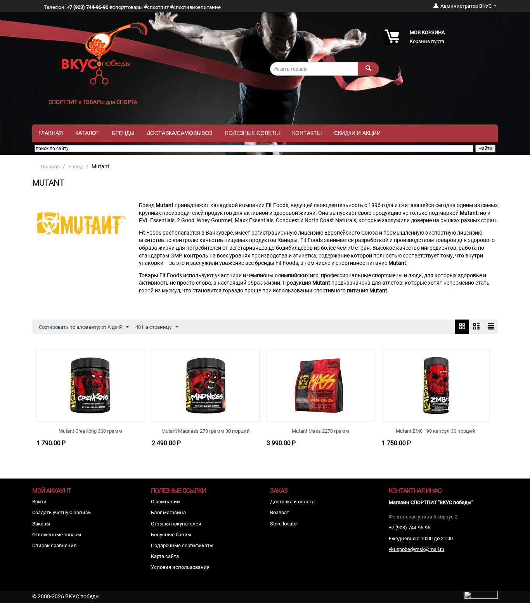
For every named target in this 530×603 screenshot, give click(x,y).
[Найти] (368, 69)
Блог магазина (168, 512)
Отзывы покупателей (176, 524)
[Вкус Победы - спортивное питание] (105, 53)
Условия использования (180, 567)
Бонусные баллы (171, 534)
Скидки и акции (357, 133)
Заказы (41, 524)
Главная (50, 133)
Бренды (123, 133)
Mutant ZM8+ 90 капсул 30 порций (435, 431)
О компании (165, 502)
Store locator (284, 524)
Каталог (87, 133)
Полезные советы (252, 133)
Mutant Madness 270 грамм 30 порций (205, 431)
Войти (39, 502)
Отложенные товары (56, 534)
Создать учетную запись (61, 512)
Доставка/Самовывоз (179, 133)
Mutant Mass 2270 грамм (320, 431)
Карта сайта (165, 556)
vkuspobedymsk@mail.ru (416, 549)
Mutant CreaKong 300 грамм (90, 431)
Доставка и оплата (292, 502)
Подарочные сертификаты (182, 545)
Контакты (307, 133)
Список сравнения (54, 545)
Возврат (279, 512)
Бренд (75, 166)
